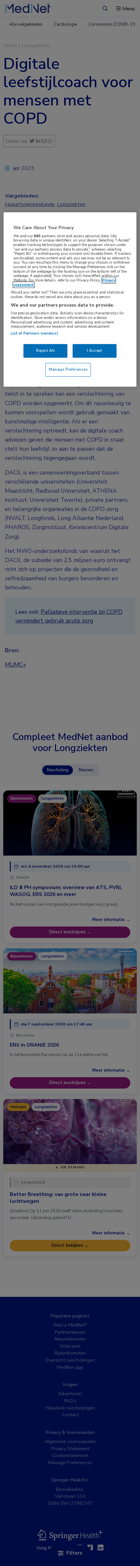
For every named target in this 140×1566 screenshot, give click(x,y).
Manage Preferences (68, 369)
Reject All (45, 350)
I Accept (94, 350)
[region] (70, 299)
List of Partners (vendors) (34, 333)
